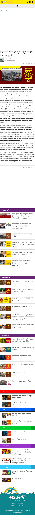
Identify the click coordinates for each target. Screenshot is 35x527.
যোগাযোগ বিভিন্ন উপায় (17, 512)
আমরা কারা (7, 510)
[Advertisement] (17, 31)
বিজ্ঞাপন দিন (27, 510)
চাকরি (22, 510)
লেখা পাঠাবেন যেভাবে (15, 510)
